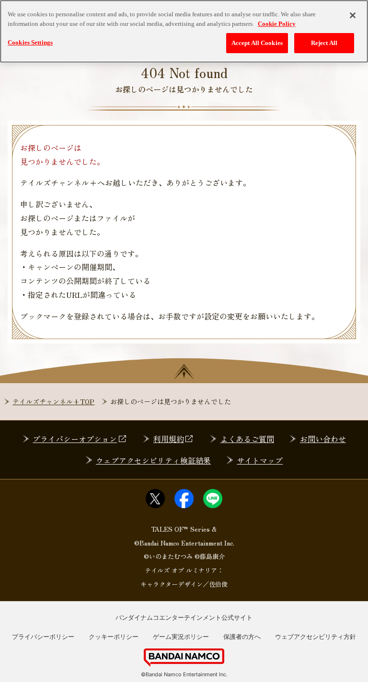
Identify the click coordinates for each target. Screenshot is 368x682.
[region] (184, 31)
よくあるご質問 (247, 438)
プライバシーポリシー (43, 636)
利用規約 (168, 438)
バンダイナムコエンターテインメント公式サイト (184, 617)
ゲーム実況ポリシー (181, 636)
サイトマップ (260, 460)
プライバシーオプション (75, 438)
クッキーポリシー (113, 636)
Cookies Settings (30, 42)
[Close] (352, 15)
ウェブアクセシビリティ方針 (315, 636)
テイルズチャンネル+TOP (53, 401)
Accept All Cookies (257, 42)
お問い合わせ (323, 438)
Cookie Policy (277, 23)
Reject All (324, 42)
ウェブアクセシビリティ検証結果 (153, 460)
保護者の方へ (242, 636)
